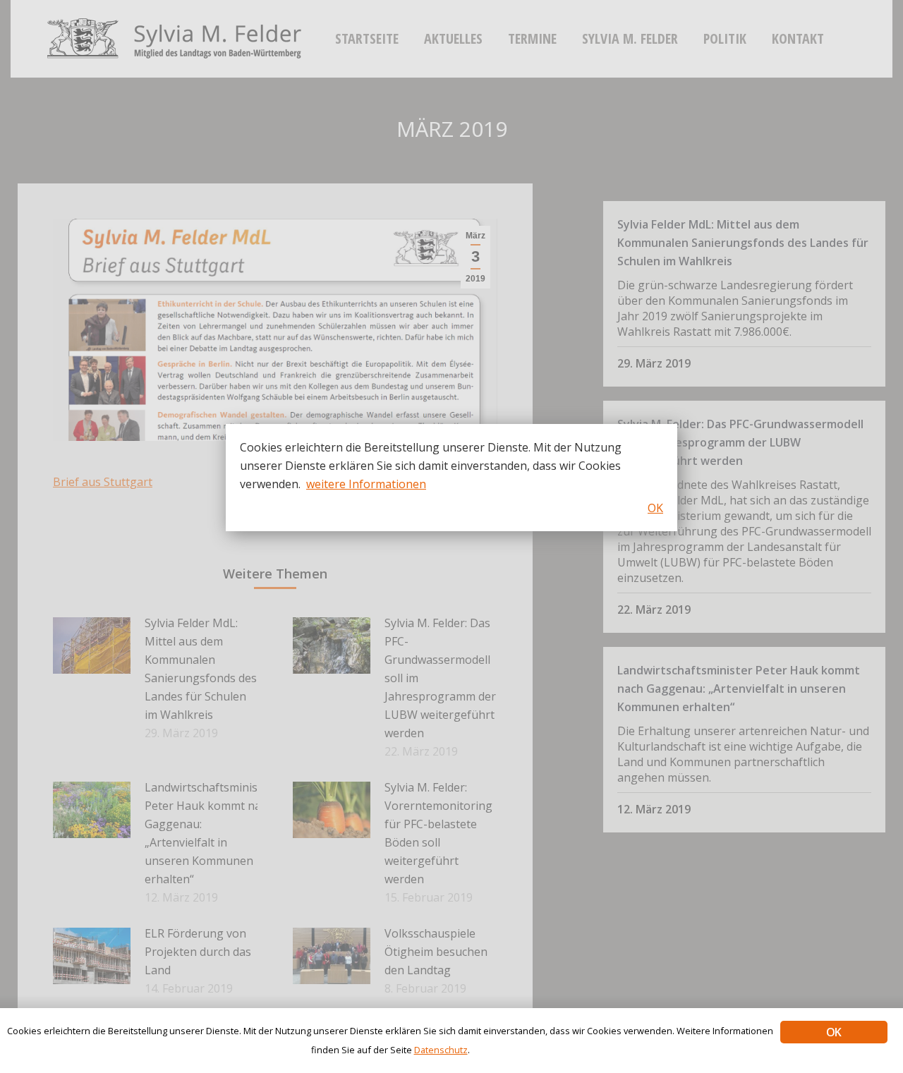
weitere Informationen (366, 484)
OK (833, 1032)
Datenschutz (441, 1049)
